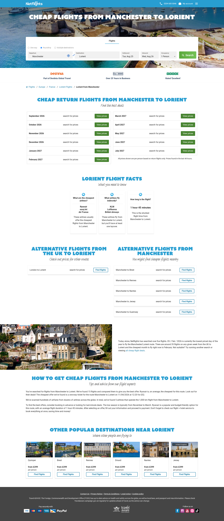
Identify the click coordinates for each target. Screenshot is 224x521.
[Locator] (68, 55)
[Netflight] (34, 3)
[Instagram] (182, 510)
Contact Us (85, 494)
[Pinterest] (192, 510)
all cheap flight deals (135, 350)
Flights (31, 87)
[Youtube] (187, 510)
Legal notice (126, 494)
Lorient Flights (66, 87)
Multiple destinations (65, 48)
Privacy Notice (97, 494)
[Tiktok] (197, 510)
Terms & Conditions (112, 494)
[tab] (112, 41)
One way (33, 48)
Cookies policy (138, 494)
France (52, 87)
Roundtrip (47, 48)
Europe (42, 87)
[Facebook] (177, 510)
